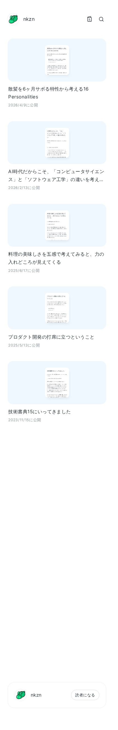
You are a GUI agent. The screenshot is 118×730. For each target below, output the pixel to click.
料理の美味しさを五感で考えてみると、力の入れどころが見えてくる (56, 258)
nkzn (36, 695)
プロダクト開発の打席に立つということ (51, 337)
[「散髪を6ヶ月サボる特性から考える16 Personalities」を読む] (57, 60)
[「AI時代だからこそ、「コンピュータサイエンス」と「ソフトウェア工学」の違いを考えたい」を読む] (57, 142)
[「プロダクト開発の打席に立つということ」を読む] (57, 307)
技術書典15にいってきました (39, 411)
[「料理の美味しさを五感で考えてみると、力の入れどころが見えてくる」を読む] (57, 225)
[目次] (89, 19)
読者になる (85, 695)
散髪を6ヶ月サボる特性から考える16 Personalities (48, 93)
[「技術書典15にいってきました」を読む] (57, 382)
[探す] (101, 19)
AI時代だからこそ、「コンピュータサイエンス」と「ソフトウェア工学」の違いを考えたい (56, 175)
